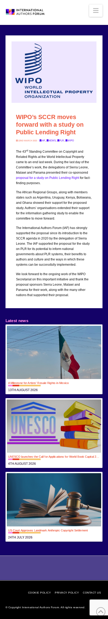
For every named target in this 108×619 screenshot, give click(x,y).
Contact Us (92, 592)
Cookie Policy (39, 592)
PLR (61, 140)
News (52, 140)
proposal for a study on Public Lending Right (47, 178)
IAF (43, 140)
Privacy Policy (67, 592)
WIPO (70, 140)
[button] (95, 10)
